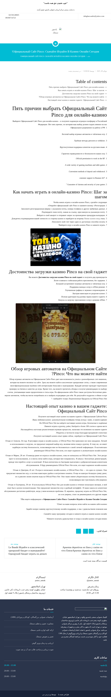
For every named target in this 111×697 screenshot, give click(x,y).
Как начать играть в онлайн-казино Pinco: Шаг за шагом (81, 90)
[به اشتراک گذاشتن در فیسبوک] (91, 531)
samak (87, 71)
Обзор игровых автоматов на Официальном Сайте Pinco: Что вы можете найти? (71, 97)
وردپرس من (46, 694)
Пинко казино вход (92, 219)
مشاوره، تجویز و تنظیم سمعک (41, 624)
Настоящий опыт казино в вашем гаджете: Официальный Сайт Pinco (76, 100)
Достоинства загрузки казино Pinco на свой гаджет (83, 94)
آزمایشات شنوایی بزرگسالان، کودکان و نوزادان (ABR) (32, 617)
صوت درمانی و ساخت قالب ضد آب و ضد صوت (34, 650)
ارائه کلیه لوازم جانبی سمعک (41, 630)
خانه (88, 56)
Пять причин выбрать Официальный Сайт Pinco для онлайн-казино (76, 87)
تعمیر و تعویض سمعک (44, 637)
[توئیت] (78, 531)
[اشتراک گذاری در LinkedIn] (85, 531)
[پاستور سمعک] (55, 31)
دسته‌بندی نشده (73, 71)
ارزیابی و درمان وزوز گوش (42, 643)
